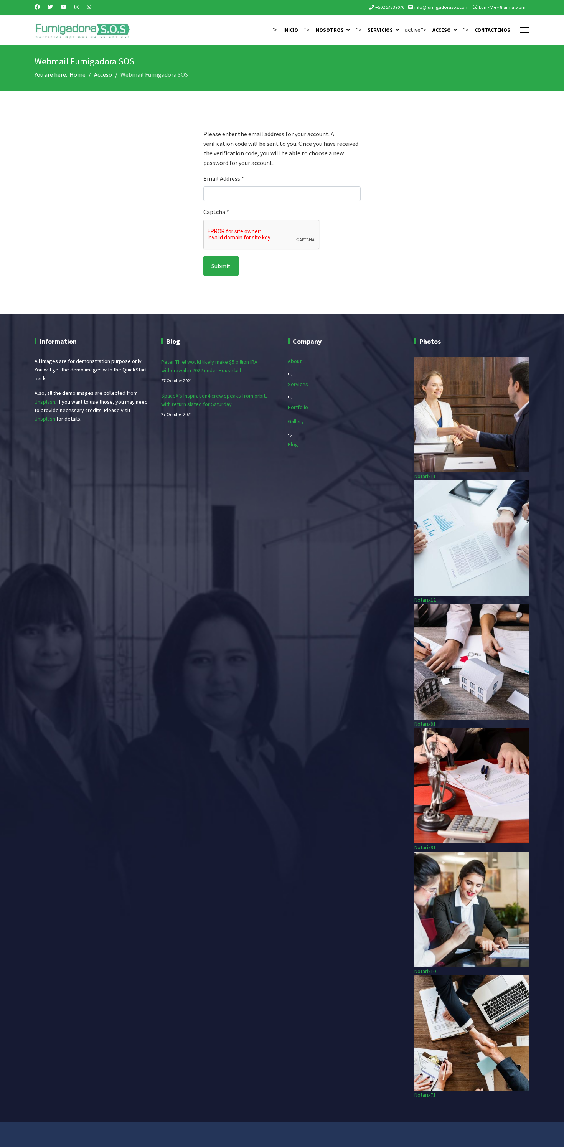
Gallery (296, 421)
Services (298, 384)
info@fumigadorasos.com (441, 7)
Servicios (380, 29)
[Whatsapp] (89, 6)
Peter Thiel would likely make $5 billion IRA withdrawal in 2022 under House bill (209, 370)
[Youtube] (64, 6)
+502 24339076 (389, 7)
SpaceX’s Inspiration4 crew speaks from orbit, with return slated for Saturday (214, 404)
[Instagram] (76, 6)
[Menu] (524, 30)
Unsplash (45, 401)
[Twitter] (50, 6)
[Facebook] (37, 6)
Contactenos (492, 29)
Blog (293, 444)
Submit (221, 266)
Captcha (216, 212)
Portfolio (298, 407)
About (295, 361)
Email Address (223, 178)
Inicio (290, 29)
